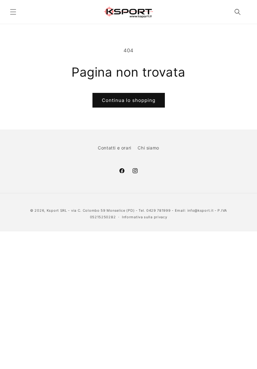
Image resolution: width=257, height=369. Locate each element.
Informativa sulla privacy (144, 217)
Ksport (53, 210)
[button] (13, 12)
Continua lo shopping (128, 100)
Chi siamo (148, 147)
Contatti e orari (114, 147)
